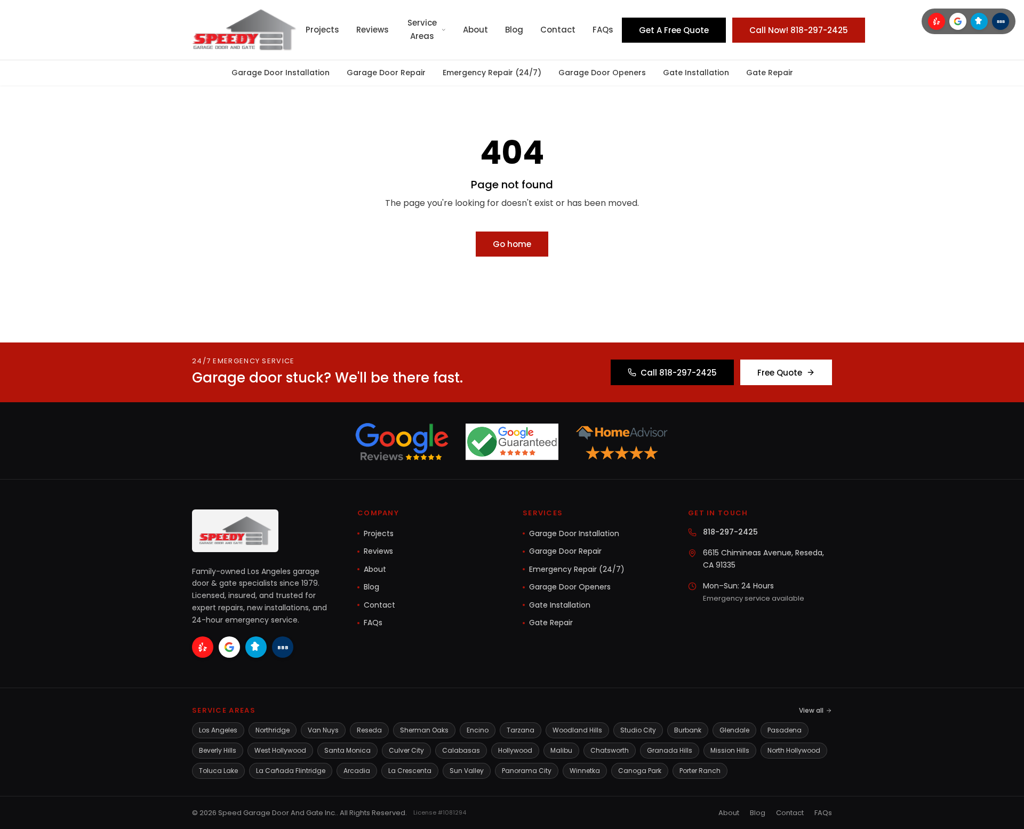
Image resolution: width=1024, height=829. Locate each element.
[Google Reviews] (957, 21)
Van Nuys (323, 730)
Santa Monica (347, 750)
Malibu (561, 750)
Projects (322, 29)
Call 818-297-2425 (679, 372)
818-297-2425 (730, 532)
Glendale (734, 730)
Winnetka (585, 770)
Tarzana (520, 730)
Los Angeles (218, 730)
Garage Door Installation (280, 72)
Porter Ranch (700, 770)
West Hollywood (280, 750)
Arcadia (356, 770)
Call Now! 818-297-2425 (798, 30)
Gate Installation (696, 72)
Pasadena (784, 730)
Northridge (272, 730)
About (475, 29)
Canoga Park (639, 770)
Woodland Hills (577, 730)
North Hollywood (793, 750)
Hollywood (515, 750)
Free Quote (779, 372)
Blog (514, 29)
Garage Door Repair (386, 72)
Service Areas (422, 29)
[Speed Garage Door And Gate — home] (244, 30)
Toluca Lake (218, 770)
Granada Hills (669, 750)
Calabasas (461, 750)
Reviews (372, 29)
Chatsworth (609, 750)
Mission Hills (729, 750)
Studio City (638, 730)
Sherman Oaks (424, 730)
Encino (478, 730)
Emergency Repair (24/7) (492, 72)
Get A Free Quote (674, 30)
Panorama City (526, 770)
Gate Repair (769, 72)
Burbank (687, 730)
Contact (557, 29)
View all (811, 710)
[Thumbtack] (979, 21)
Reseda (369, 730)
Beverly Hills (217, 750)
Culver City (406, 750)
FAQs (603, 29)
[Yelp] (936, 21)
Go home (512, 244)
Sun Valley (467, 770)
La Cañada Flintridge (290, 770)
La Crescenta (409, 770)
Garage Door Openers (602, 72)
